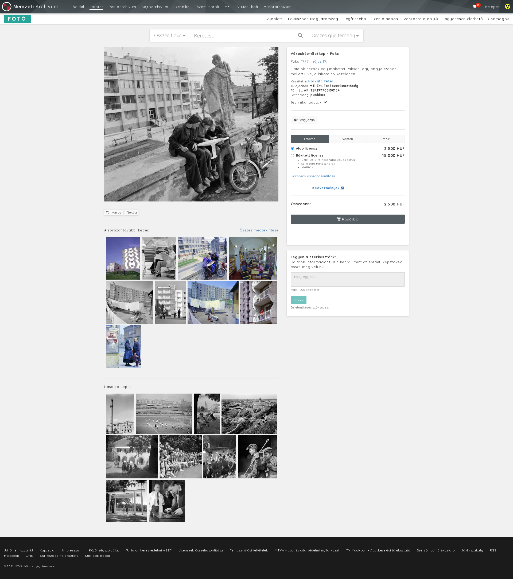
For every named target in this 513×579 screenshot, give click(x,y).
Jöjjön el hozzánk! (18, 550)
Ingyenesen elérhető (463, 18)
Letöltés (309, 139)
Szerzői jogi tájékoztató (436, 550)
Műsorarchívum (277, 7)
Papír (386, 139)
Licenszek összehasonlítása (313, 176)
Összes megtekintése (259, 230)
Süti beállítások (97, 556)
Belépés (492, 7)
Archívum (35, 6)
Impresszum (72, 550)
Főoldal (77, 7)
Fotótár (96, 7)
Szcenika (181, 7)
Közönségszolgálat (104, 550)
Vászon (347, 139)
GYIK (29, 556)
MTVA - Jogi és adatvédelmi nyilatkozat (307, 550)
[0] (475, 7)
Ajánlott (275, 18)
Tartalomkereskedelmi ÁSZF (149, 550)
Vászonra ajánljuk (420, 18)
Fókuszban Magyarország (313, 18)
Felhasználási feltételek (249, 550)
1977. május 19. (314, 61)
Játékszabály (472, 550)
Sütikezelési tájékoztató (59, 556)
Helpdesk (11, 556)
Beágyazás (306, 120)
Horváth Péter (320, 81)
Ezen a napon (385, 18)
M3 (227, 7)
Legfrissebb (355, 18)
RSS (493, 550)
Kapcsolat (48, 550)
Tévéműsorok (207, 7)
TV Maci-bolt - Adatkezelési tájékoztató (378, 550)
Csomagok (498, 18)
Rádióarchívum (122, 7)
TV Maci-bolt (246, 7)
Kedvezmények (326, 188)
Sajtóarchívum (155, 7)
